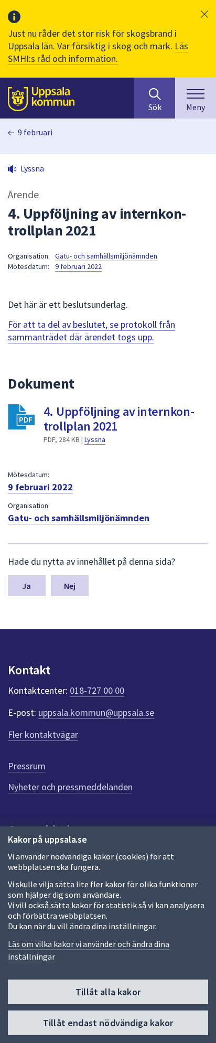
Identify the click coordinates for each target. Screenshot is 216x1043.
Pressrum (27, 766)
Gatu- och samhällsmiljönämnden (106, 256)
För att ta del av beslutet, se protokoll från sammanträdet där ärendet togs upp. (91, 330)
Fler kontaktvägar (43, 734)
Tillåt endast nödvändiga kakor (108, 1023)
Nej (69, 585)
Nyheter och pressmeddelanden (70, 787)
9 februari (35, 132)
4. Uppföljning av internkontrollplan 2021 (119, 418)
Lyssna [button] (32, 168)
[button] (204, 14)
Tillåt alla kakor (108, 992)
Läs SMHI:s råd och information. (98, 52)
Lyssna (94, 439)
